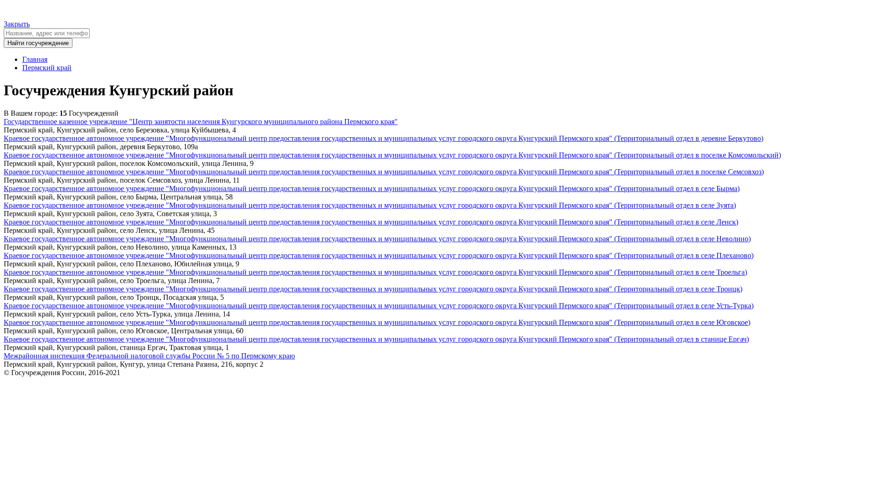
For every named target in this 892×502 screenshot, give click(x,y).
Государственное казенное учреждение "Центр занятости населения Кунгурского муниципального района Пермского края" (201, 122)
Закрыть (17, 24)
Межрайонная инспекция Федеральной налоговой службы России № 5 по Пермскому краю (149, 356)
